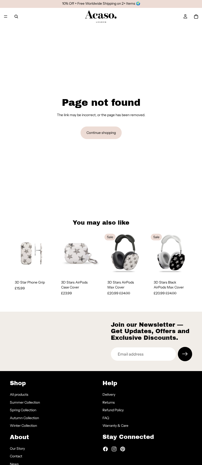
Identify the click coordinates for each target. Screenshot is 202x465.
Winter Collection (23, 425)
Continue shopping (101, 132)
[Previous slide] (15, 253)
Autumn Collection (24, 418)
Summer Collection (25, 402)
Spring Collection (23, 410)
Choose (142, 267)
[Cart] (196, 16)
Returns (108, 402)
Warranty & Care (115, 425)
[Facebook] (105, 449)
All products (19, 394)
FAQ (105, 418)
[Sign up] (185, 354)
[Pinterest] (123, 449)
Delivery (108, 394)
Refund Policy (113, 410)
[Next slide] (47, 253)
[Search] (16, 16)
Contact (16, 456)
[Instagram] (114, 449)
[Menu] (5, 16)
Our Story (17, 448)
